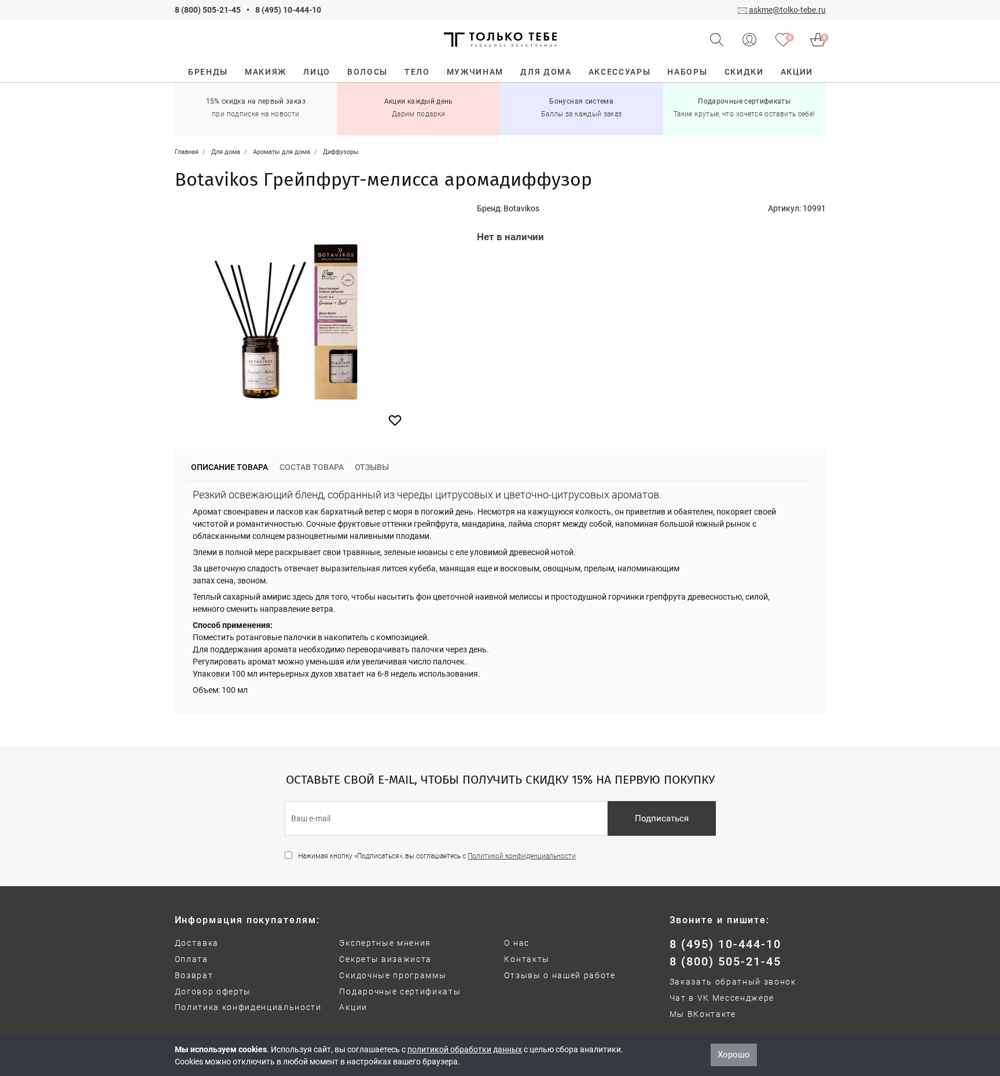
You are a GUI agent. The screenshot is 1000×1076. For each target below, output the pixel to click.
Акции (353, 1007)
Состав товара (312, 467)
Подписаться (662, 818)
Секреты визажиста (385, 959)
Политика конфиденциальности (248, 1007)
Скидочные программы (392, 975)
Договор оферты (213, 991)
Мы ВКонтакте (703, 1014)
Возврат (194, 975)
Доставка (197, 943)
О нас (516, 943)
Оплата (191, 959)
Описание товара (229, 467)
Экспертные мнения (385, 943)
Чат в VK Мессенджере (722, 997)
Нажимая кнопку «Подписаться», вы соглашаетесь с (437, 856)
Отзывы (372, 467)
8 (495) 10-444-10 (288, 9)
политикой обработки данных (464, 1049)
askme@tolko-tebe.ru (787, 9)
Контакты (526, 959)
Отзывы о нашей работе (559, 975)
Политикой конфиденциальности (522, 856)
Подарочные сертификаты (400, 991)
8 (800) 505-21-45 (208, 9)
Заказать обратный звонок (733, 981)
